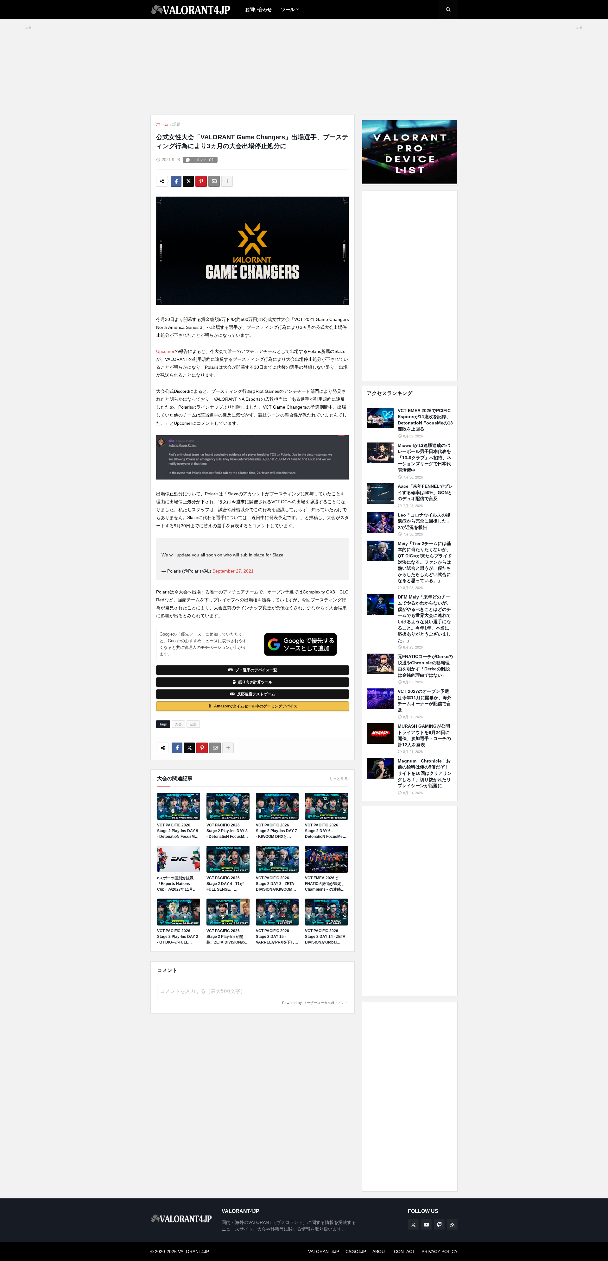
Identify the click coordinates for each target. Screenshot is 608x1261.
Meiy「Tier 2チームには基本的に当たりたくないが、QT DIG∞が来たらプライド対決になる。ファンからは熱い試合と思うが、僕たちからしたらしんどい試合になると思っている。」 (425, 562)
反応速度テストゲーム (256, 694)
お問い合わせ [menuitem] (258, 9)
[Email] (214, 181)
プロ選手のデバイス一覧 (256, 670)
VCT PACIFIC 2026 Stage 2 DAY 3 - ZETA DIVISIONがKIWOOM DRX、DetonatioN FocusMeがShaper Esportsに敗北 (275, 884)
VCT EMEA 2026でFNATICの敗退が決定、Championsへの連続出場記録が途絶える (325, 884)
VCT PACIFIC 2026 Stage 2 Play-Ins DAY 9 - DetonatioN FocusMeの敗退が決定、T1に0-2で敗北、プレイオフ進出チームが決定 (178, 831)
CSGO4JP (355, 1251)
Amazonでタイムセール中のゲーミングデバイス (255, 706)
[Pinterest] (201, 181)
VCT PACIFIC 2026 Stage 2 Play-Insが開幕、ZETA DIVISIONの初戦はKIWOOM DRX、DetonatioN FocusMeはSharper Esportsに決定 (227, 937)
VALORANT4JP (323, 1251)
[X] (188, 181)
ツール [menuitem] (287, 9)
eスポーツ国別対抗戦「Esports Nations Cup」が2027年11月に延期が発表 (177, 884)
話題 (176, 124)
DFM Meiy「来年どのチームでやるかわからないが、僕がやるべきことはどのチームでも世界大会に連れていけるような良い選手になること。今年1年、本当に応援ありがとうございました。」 (424, 618)
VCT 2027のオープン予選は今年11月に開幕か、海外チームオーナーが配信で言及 (425, 700)
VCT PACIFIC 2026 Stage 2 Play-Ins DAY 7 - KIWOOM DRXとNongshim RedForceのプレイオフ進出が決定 (276, 831)
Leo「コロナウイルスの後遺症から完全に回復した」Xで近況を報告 (424, 521)
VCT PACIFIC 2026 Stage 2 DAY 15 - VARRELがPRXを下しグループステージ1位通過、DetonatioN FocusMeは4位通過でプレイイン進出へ (277, 937)
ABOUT (380, 1251)
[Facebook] (176, 181)
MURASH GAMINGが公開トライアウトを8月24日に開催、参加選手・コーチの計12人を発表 (424, 735)
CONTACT (404, 1251)
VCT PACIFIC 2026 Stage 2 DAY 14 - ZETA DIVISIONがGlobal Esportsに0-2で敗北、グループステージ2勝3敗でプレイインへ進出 (326, 937)
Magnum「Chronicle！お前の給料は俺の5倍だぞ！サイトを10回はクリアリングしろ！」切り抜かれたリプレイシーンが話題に (425, 773)
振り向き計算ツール (255, 682)
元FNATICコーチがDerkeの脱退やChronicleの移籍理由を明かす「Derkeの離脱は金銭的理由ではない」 (425, 666)
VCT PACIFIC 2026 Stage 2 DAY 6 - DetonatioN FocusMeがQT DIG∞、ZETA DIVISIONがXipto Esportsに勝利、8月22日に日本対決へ (325, 831)
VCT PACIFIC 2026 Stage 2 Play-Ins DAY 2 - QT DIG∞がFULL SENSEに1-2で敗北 (177, 937)
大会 (178, 724)
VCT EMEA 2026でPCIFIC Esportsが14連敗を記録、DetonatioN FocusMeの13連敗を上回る (425, 420)
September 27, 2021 (233, 571)
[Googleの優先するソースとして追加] (300, 644)
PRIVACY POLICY (439, 1251)
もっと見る (338, 778)
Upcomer (165, 351)
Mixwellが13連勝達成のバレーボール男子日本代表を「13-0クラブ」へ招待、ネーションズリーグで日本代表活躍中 (424, 458)
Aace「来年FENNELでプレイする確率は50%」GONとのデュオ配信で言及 (425, 492)
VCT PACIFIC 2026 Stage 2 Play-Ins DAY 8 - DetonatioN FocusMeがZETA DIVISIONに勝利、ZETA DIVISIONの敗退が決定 (227, 831)
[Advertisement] (409, 286)
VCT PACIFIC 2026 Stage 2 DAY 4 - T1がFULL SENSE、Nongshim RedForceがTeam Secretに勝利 (226, 884)
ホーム (162, 124)
